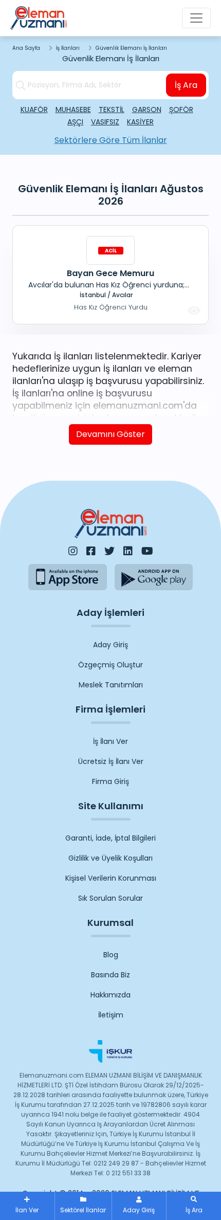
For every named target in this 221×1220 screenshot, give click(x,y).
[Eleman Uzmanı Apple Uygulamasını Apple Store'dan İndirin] (67, 577)
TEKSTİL (111, 109)
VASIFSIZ (105, 122)
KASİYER (140, 122)
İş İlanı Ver (110, 741)
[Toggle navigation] (196, 18)
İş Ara (186, 85)
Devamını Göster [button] (110, 434)
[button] (194, 1206)
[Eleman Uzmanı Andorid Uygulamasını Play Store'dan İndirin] (154, 577)
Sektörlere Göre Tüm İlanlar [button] (110, 140)
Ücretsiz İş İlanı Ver (110, 761)
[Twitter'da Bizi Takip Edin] (109, 551)
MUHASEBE (73, 109)
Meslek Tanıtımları (111, 685)
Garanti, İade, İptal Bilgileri (110, 838)
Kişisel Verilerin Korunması (110, 878)
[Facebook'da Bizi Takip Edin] (91, 551)
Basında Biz (110, 975)
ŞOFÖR (181, 109)
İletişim (110, 1015)
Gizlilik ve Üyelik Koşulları (110, 858)
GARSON (146, 109)
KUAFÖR (34, 109)
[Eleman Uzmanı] (38, 18)
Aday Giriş (110, 645)
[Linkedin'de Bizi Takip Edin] (128, 551)
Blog (110, 955)
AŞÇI (75, 122)
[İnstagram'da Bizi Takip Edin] (73, 551)
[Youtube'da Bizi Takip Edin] (147, 551)
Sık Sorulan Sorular (110, 898)
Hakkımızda (110, 995)
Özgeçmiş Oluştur (110, 665)
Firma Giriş (110, 781)
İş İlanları (68, 48)
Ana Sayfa (26, 48)
